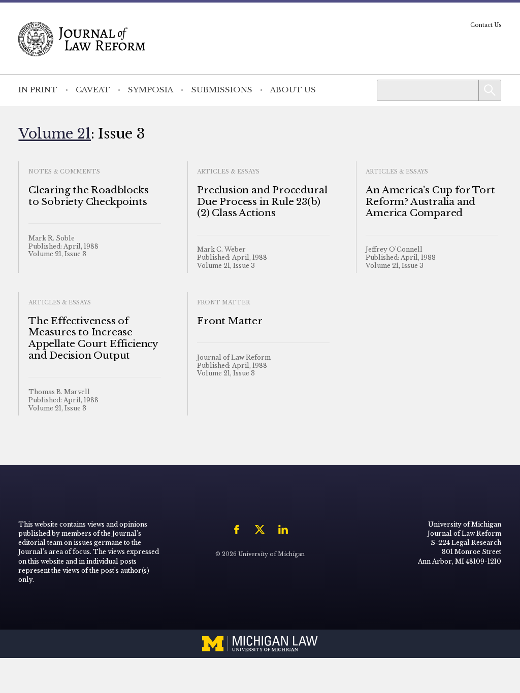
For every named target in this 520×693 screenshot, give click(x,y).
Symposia (150, 89)
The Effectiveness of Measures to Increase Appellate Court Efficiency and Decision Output (93, 338)
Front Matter (230, 321)
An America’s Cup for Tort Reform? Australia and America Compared (430, 201)
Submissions (221, 89)
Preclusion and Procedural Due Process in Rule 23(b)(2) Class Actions (262, 201)
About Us (293, 89)
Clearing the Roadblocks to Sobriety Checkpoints (88, 195)
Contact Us (486, 25)
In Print (37, 89)
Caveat (93, 89)
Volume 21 (54, 133)
